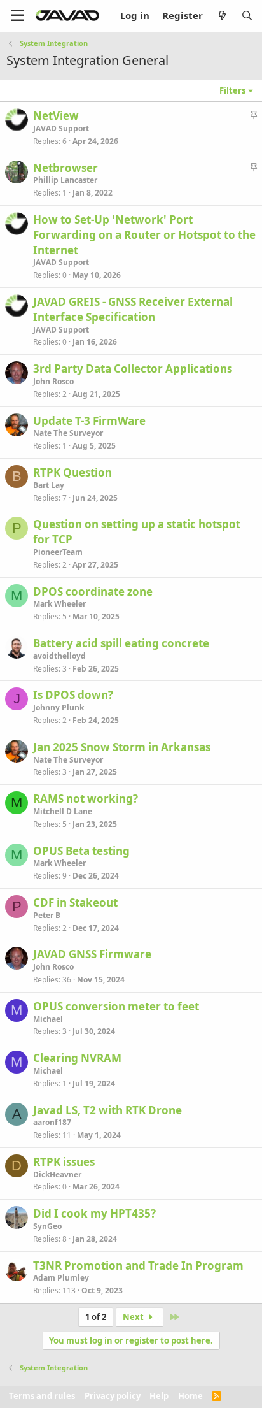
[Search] (247, 15)
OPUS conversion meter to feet (116, 1006)
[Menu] (17, 16)
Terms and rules (42, 1396)
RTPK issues (64, 1161)
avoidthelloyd (59, 655)
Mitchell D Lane (62, 811)
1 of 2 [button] (95, 1317)
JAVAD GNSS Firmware (92, 954)
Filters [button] (232, 90)
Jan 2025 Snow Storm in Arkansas (121, 747)
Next (134, 1317)
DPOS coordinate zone (93, 591)
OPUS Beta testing (81, 851)
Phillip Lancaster (65, 180)
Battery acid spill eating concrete (121, 643)
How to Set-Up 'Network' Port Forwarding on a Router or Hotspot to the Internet (144, 234)
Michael (48, 1019)
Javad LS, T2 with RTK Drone (107, 1110)
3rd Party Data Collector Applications (132, 368)
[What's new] (221, 15)
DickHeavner (57, 1174)
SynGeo (47, 1226)
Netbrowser (65, 168)
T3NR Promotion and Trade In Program (138, 1265)
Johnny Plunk (58, 707)
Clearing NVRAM (77, 1058)
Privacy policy (113, 1396)
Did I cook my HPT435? (94, 1213)
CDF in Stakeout (75, 902)
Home (190, 1396)
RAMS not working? (85, 798)
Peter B (46, 915)
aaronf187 (52, 1122)
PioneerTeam (58, 552)
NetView (56, 115)
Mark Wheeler (59, 603)
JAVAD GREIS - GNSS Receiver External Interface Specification (133, 309)
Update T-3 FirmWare (89, 420)
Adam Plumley (61, 1277)
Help (159, 1396)
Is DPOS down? (73, 694)
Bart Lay (48, 485)
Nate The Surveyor (68, 432)
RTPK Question (72, 472)
